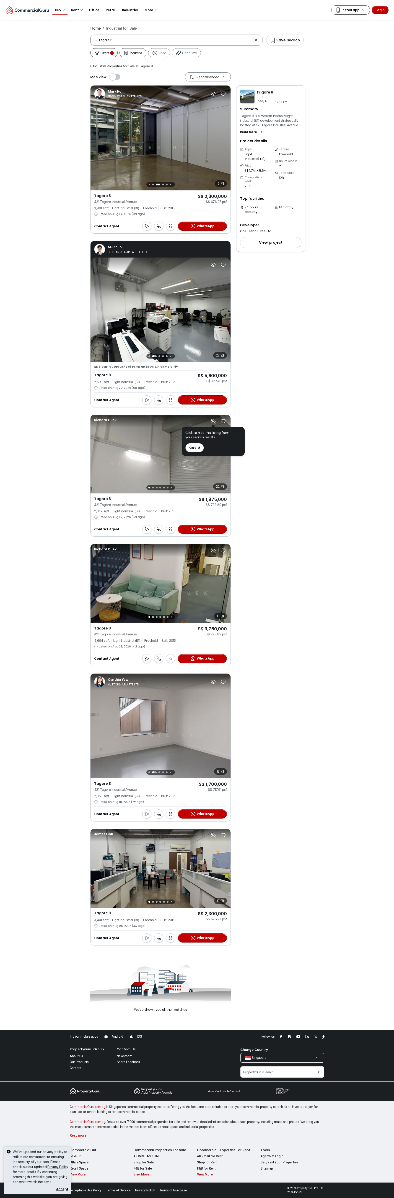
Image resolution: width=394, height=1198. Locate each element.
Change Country (254, 1049)
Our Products (79, 1062)
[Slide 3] (155, 184)
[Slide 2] (152, 184)
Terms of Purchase (173, 1190)
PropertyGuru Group (87, 1049)
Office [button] (94, 10)
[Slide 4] (160, 184)
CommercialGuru (84, 1150)
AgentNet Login (272, 1156)
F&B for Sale (142, 1168)
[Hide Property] (213, 93)
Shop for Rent (207, 1162)
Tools (265, 1150)
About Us (76, 1056)
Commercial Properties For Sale (159, 1150)
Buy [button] (58, 10)
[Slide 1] (148, 184)
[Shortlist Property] (223, 93)
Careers (75, 1068)
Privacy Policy (57, 1167)
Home (95, 28)
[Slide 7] (172, 184)
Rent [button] (75, 10)
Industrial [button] (130, 10)
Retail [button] (111, 10)
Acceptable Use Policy (85, 1190)
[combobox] (175, 40)
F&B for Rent (206, 1168)
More (149, 10)
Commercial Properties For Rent (223, 1150)
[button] (252, 132)
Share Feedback (128, 1062)
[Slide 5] (165, 184)
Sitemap (267, 1168)
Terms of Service (118, 1190)
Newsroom (124, 1056)
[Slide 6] (169, 184)
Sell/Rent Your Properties (279, 1162)
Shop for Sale (143, 1162)
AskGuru (76, 1156)
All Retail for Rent (210, 1156)
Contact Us (126, 1049)
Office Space (79, 1162)
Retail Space (79, 1168)
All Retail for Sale (146, 1156)
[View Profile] (118, 93)
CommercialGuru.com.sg (87, 1107)
